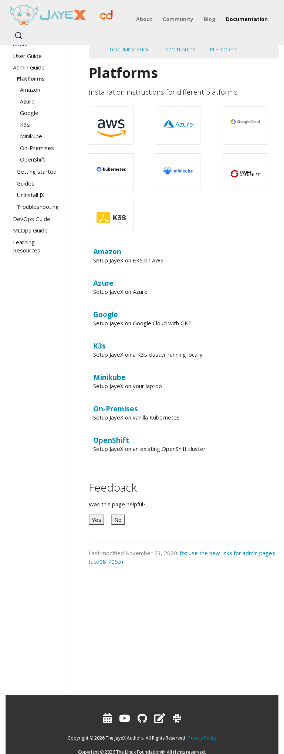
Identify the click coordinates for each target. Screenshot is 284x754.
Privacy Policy (202, 738)
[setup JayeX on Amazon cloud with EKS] (111, 124)
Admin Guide (180, 49)
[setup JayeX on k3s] (111, 214)
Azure (103, 283)
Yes (96, 519)
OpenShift (111, 440)
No (118, 519)
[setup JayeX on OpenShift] (245, 169)
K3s (99, 345)
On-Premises (115, 408)
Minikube (109, 377)
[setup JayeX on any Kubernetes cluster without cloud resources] (111, 165)
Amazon (107, 251)
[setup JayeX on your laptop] (178, 167)
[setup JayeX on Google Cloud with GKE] (245, 118)
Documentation (130, 49)
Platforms (223, 49)
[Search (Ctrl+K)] (18, 35)
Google (105, 314)
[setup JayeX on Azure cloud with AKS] (178, 120)
